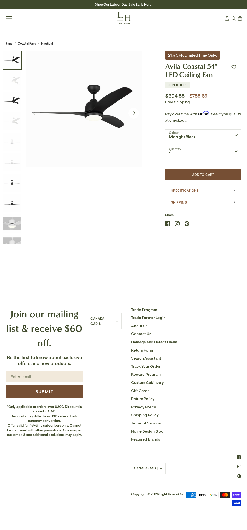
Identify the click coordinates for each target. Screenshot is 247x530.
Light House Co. (171, 494)
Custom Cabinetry (147, 382)
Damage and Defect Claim (154, 342)
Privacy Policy (143, 407)
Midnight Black (182, 137)
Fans (9, 44)
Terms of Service (146, 423)
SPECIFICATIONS (185, 190)
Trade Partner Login (148, 317)
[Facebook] (239, 457)
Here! (148, 4)
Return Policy (143, 399)
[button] (233, 67)
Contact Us (141, 334)
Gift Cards (140, 391)
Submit (44, 392)
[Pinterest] (239, 476)
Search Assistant (146, 358)
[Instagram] (239, 466)
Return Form (142, 350)
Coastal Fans (27, 44)
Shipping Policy (145, 415)
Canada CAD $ (97, 321)
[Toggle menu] (8, 18)
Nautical (47, 44)
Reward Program (146, 374)
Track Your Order (146, 366)
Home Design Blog (147, 431)
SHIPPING (179, 202)
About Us (139, 326)
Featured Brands (145, 439)
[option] (84, 109)
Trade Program (144, 309)
